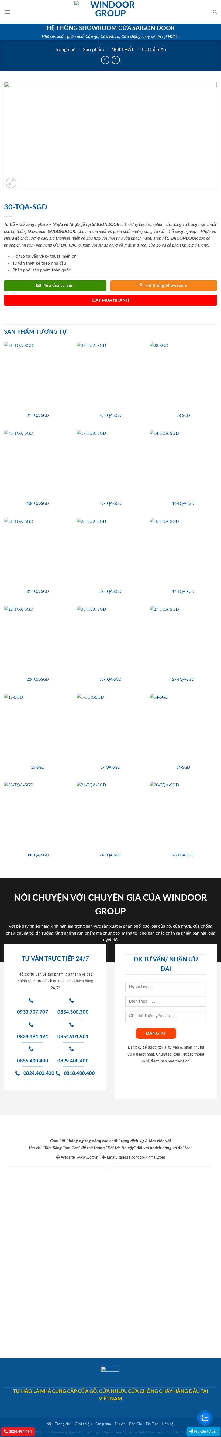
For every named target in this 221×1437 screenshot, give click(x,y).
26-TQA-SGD (183, 855)
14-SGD (183, 767)
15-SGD (37, 767)
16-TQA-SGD (183, 592)
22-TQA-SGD (38, 680)
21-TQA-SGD (38, 416)
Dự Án (120, 1424)
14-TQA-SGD (183, 504)
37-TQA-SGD (110, 416)
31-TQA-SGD (38, 592)
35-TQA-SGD (110, 680)
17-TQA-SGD (110, 504)
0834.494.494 (20, 1432)
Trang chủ (65, 49)
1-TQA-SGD (110, 767)
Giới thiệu (83, 1424)
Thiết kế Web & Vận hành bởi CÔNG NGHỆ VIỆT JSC (165, 1432)
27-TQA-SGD (183, 680)
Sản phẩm (93, 49)
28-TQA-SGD (110, 592)
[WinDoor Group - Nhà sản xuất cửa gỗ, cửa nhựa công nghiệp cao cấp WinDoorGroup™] (110, 12)
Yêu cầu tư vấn (205, 1431)
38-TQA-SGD (38, 855)
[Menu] (7, 11)
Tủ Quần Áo (153, 49)
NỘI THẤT (122, 49)
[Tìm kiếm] (215, 12)
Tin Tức (152, 1424)
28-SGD (183, 416)
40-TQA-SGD (38, 504)
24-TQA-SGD (110, 855)
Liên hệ (168, 1424)
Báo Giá (135, 1424)
